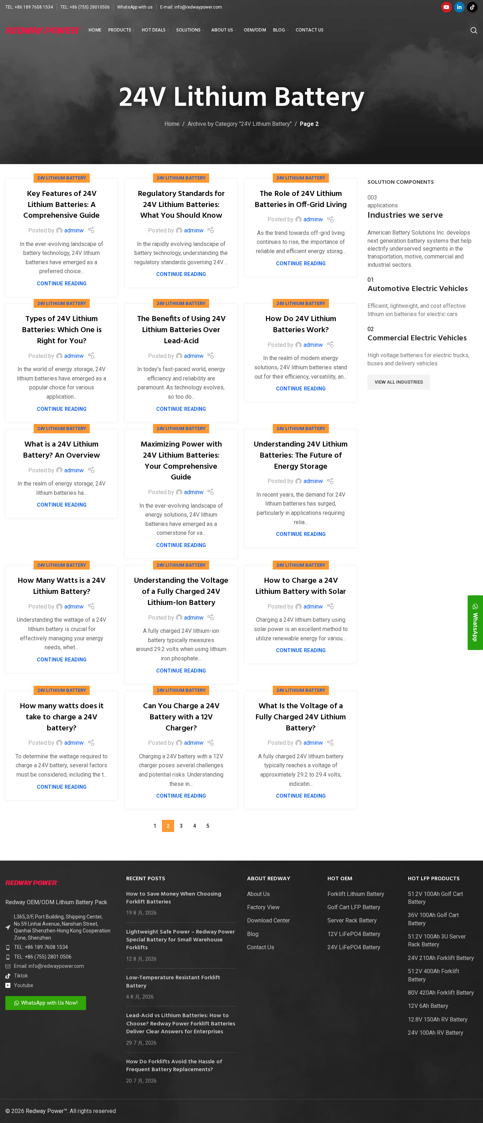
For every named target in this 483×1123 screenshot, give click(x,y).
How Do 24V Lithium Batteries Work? (300, 324)
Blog (252, 934)
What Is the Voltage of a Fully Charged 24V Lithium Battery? (300, 717)
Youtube (23, 985)
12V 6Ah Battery (428, 1006)
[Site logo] (43, 29)
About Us (258, 894)
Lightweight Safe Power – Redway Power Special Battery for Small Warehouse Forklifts (180, 940)
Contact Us (260, 947)
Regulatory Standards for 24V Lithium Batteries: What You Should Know (181, 205)
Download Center (268, 920)
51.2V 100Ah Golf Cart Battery (435, 898)
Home (171, 123)
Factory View (263, 907)
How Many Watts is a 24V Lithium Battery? (61, 586)
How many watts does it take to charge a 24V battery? (62, 717)
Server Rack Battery (352, 920)
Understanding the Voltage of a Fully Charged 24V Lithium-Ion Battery (181, 592)
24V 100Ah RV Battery (435, 1032)
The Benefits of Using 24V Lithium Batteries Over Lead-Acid (181, 330)
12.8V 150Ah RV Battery (438, 1019)
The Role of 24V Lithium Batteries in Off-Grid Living (301, 199)
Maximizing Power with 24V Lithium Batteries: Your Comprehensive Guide (181, 461)
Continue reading (62, 284)
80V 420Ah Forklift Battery (441, 992)
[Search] (474, 30)
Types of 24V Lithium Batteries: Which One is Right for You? (62, 330)
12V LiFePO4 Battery (353, 934)
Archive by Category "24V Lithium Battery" (240, 123)
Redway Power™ (46, 1111)
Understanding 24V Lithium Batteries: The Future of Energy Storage (301, 455)
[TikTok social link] (472, 7)
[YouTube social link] (446, 7)
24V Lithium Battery (61, 178)
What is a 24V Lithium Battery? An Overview (61, 450)
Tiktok (21, 976)
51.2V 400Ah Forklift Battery (433, 975)
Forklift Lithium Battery (355, 894)
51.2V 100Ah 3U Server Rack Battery (437, 940)
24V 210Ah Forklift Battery (441, 958)
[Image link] (32, 882)
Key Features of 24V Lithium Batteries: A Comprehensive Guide (61, 205)
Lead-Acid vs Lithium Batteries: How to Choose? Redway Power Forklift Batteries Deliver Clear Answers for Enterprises (180, 1023)
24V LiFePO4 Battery (353, 947)
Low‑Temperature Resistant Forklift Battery (173, 981)
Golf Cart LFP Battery (353, 907)
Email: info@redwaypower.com (49, 966)
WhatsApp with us (135, 7)
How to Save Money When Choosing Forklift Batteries (173, 898)
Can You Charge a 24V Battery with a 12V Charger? (181, 717)
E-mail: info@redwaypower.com (191, 7)
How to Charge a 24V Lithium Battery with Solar (300, 586)
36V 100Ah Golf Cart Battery (433, 919)
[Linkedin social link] (459, 7)
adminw (74, 230)
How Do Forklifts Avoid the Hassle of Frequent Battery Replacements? (174, 1065)
